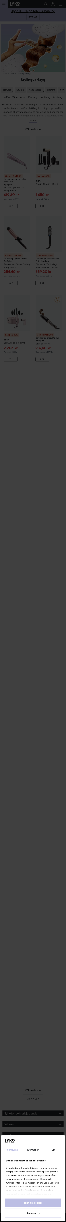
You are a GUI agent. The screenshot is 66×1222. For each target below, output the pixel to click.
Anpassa (31, 1213)
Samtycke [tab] (12, 1149)
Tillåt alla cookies (33, 1202)
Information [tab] (33, 1149)
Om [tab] (53, 1149)
